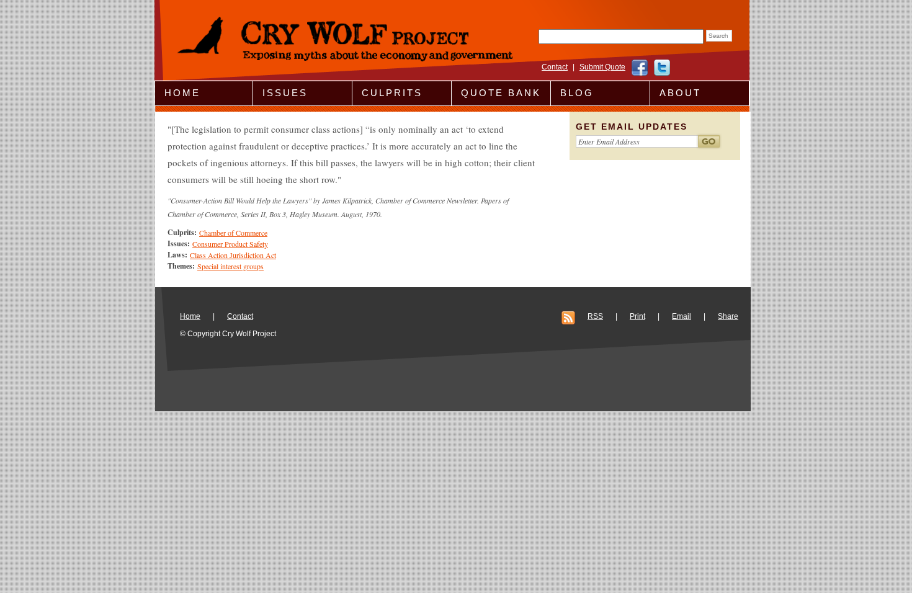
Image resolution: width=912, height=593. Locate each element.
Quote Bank (501, 92)
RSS (595, 316)
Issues (285, 92)
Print (637, 316)
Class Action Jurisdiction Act (233, 255)
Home (182, 92)
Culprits (392, 92)
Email (681, 316)
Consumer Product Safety (230, 244)
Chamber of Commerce (233, 233)
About (680, 92)
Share (728, 316)
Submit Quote (602, 67)
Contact (555, 67)
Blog (577, 92)
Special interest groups (230, 266)
